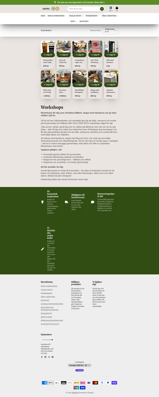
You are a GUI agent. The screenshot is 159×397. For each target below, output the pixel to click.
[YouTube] (53, 357)
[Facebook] (42, 357)
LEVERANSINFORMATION (52, 304)
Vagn (117, 8)
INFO (72, 21)
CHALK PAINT (75, 16)
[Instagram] (49, 357)
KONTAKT (84, 21)
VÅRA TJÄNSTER (109, 16)
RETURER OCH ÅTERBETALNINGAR (49, 308)
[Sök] (102, 9)
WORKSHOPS (91, 16)
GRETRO (75, 393)
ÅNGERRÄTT (46, 313)
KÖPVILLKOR (46, 317)
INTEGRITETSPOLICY (50, 324)
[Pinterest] (45, 357)
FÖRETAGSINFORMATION (52, 321)
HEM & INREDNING (56, 16)
